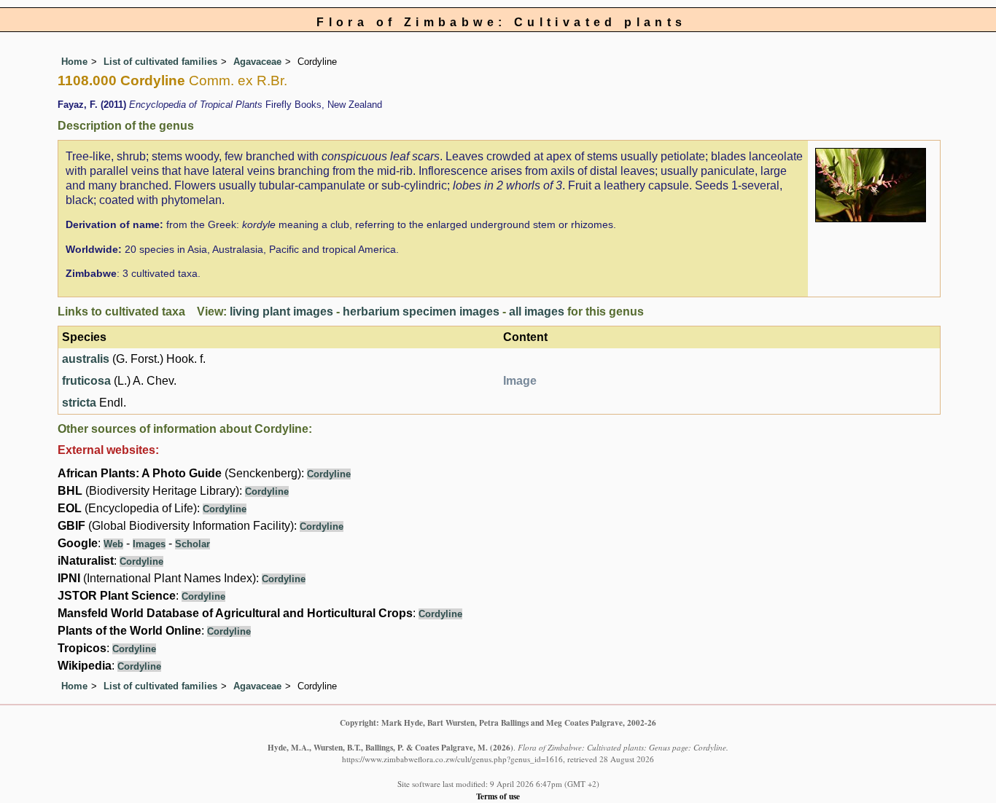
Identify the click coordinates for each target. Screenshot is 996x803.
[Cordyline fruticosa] (870, 184)
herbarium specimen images (421, 311)
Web (113, 543)
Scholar (192, 543)
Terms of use (498, 796)
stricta (79, 402)
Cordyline (329, 474)
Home (74, 61)
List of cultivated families (160, 61)
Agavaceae (257, 61)
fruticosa (86, 381)
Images (149, 543)
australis (85, 359)
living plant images (281, 311)
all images (536, 311)
